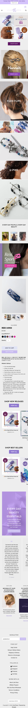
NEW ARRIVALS (14, 146)
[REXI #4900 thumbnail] (4, 316)
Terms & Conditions (14, 690)
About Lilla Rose (14, 682)
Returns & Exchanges (14, 655)
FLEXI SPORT (13, 126)
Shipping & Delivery (14, 652)
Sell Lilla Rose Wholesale (14, 687)
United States (13, 701)
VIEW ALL (14, 406)
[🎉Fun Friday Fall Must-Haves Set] (11, 419)
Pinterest (14, 671)
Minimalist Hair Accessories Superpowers (9, 590)
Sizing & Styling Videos (14, 650)
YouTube (14, 674)
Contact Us (14, 658)
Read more (9, 615)
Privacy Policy (14, 692)
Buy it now (9, 352)
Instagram (14, 669)
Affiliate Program (14, 685)
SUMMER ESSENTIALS (14, 129)
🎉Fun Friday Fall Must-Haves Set (11, 430)
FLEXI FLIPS (14, 101)
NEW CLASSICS (14, 199)
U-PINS (14, 170)
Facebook (14, 666)
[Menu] (2, 10)
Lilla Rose (14, 325)
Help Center (14, 647)
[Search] (26, 10)
